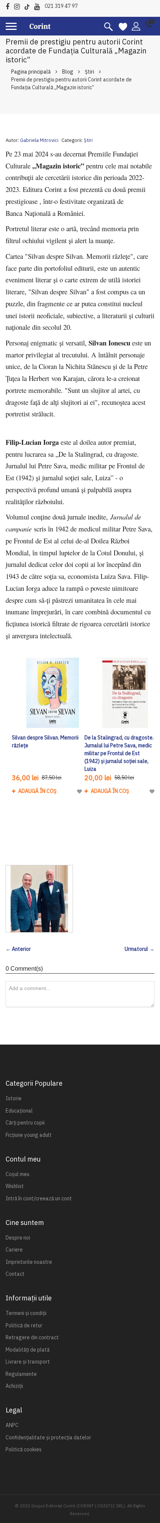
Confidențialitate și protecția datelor (48, 1437)
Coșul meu (17, 1174)
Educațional (19, 1110)
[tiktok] (29, 5)
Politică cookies (24, 1449)
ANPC (12, 1425)
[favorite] (123, 26)
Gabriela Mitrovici (39, 140)
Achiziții (14, 1386)
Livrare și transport (28, 1361)
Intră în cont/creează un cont (39, 1198)
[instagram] (18, 5)
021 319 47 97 (61, 6)
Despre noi (18, 1237)
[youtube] (39, 5)
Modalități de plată (27, 1349)
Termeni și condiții (26, 1313)
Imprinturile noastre (29, 1262)
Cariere (14, 1249)
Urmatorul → (139, 949)
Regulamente (21, 1374)
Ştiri (89, 71)
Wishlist (15, 1186)
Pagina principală (31, 71)
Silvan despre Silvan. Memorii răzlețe (45, 741)
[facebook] (9, 5)
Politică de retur (24, 1325)
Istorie (14, 1098)
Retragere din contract (32, 1337)
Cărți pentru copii (25, 1122)
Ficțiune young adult (29, 1135)
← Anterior (18, 949)
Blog (67, 71)
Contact (15, 1274)
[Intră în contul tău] (136, 25)
